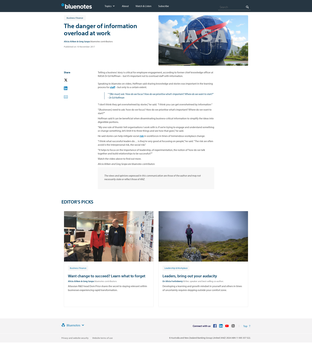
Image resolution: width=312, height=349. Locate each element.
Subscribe (163, 6)
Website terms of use (102, 337)
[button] (70, 80)
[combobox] (234, 7)
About (125, 6)
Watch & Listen (143, 6)
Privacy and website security (75, 337)
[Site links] (82, 325)
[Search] (247, 7)
